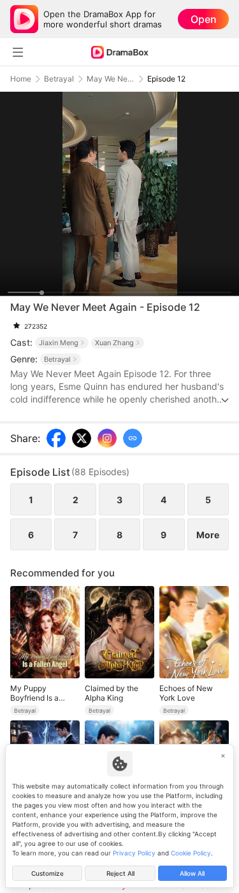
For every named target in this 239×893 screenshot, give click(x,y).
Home (20, 79)
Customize (47, 873)
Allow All (192, 873)
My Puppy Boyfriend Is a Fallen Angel (34, 693)
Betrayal (59, 79)
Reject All (120, 873)
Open (204, 19)
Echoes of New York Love (186, 693)
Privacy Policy (134, 853)
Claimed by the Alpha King (111, 693)
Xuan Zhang (114, 342)
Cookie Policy (191, 853)
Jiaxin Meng (58, 342)
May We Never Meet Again (110, 79)
